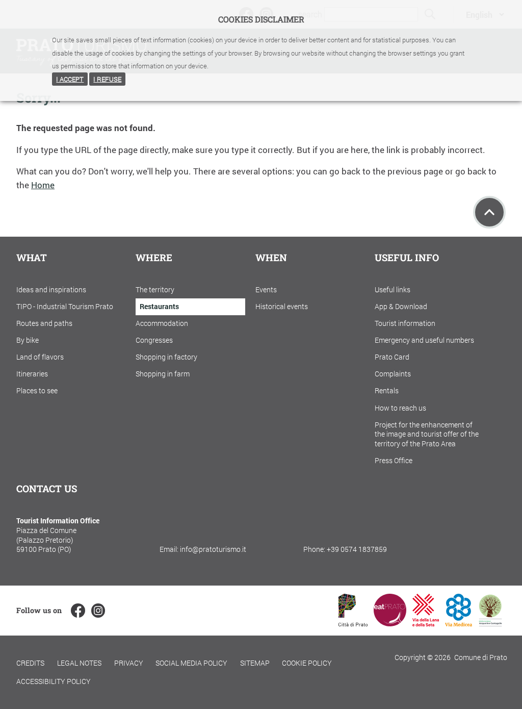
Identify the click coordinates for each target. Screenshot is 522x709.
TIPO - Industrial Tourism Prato (64, 306)
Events (266, 289)
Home (43, 185)
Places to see (37, 390)
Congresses (154, 340)
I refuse (107, 79)
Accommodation (162, 323)
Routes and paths (44, 323)
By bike (27, 340)
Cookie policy (307, 663)
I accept (70, 79)
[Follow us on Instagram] (98, 610)
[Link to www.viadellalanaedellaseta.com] (425, 623)
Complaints (393, 373)
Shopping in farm (163, 373)
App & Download (401, 306)
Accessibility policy (53, 681)
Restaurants (159, 306)
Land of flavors (40, 357)
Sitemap (255, 663)
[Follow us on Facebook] (78, 610)
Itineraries (32, 373)
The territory (155, 289)
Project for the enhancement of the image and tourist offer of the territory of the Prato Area (427, 434)
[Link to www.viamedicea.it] (458, 623)
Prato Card (392, 357)
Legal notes (79, 663)
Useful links (392, 289)
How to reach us (400, 408)
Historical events (281, 306)
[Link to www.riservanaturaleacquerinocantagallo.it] (490, 623)
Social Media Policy (191, 663)
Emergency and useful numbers (424, 340)
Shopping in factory (166, 357)
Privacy (128, 663)
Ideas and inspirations (51, 289)
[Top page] (489, 212)
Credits (30, 663)
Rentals (387, 390)
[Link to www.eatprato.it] (390, 623)
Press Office (393, 460)
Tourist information (405, 323)
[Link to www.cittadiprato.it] (353, 623)
